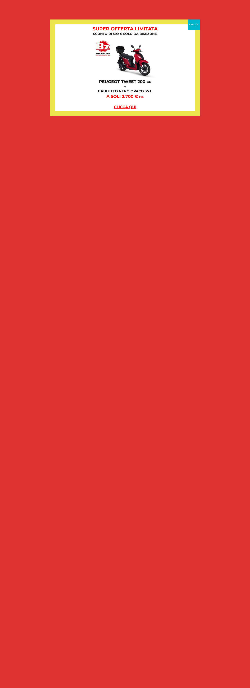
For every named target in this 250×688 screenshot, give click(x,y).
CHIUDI (193, 24)
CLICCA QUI (125, 107)
